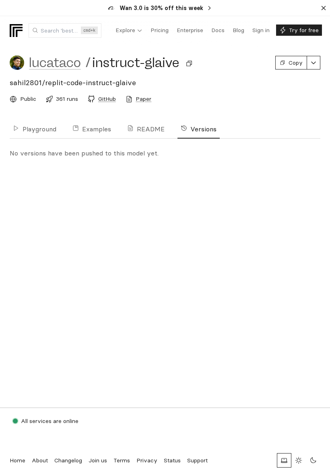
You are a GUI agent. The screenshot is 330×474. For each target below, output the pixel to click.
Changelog (68, 460)
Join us (98, 460)
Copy (296, 62)
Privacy (146, 460)
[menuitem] (129, 30)
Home (17, 460)
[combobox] (65, 30)
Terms (121, 460)
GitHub (107, 98)
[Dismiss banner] (323, 8)
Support (197, 460)
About (40, 460)
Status (172, 460)
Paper (143, 98)
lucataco (55, 62)
